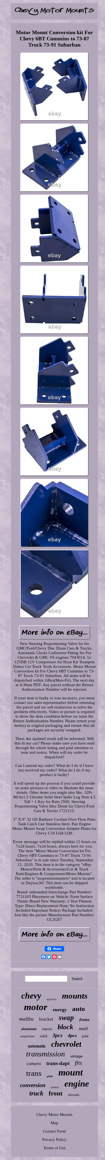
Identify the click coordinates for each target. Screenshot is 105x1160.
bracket (46, 1019)
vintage (76, 1056)
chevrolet (66, 1043)
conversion (33, 1085)
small (83, 1028)
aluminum (29, 1029)
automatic (37, 1046)
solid (43, 1036)
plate (50, 1076)
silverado (73, 1095)
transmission (45, 1054)
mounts (75, 995)
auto (78, 1008)
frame (84, 1019)
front (55, 1093)
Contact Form (54, 1131)
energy (60, 1009)
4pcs (72, 1035)
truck (36, 1093)
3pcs (57, 1035)
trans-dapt (57, 1063)
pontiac (55, 1087)
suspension (27, 1036)
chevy (31, 995)
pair (85, 1036)
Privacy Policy (54, 1139)
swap (66, 1018)
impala (47, 1029)
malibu (26, 1019)
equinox (52, 999)
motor (35, 1007)
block (65, 1027)
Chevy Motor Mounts (54, 1114)
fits (78, 1062)
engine (76, 1083)
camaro (34, 1063)
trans (33, 1073)
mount (70, 1072)
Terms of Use (54, 1148)
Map (54, 1123)
